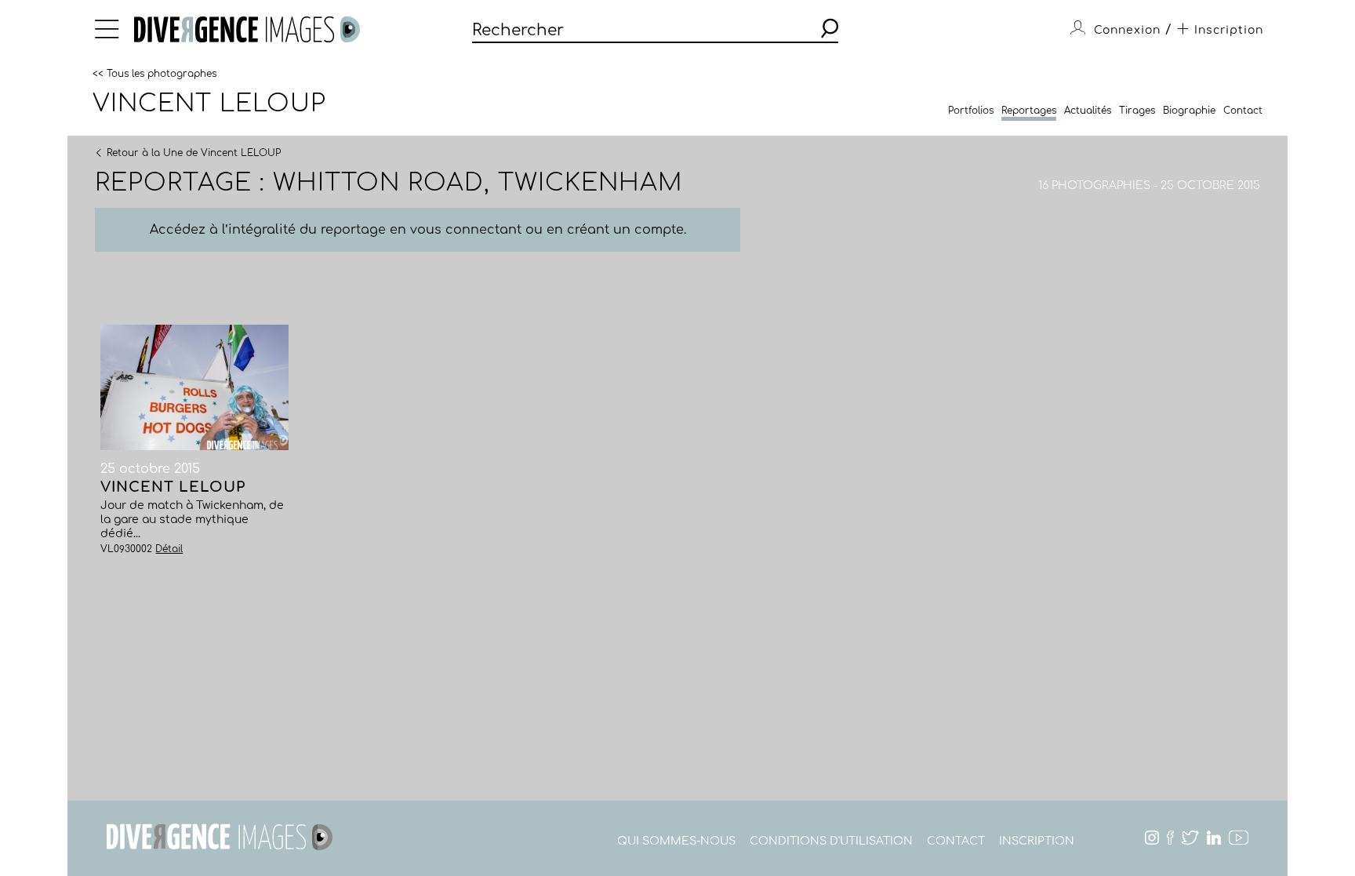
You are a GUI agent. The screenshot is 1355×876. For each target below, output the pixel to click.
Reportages (1028, 110)
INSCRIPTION (1036, 841)
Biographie (1189, 110)
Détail (169, 548)
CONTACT (956, 841)
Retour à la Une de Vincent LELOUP (194, 152)
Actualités (1087, 110)
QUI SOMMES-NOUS (676, 841)
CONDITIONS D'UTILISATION (831, 841)
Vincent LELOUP (209, 103)
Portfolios (971, 110)
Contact (1242, 110)
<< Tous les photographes (154, 73)
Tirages (1137, 110)
